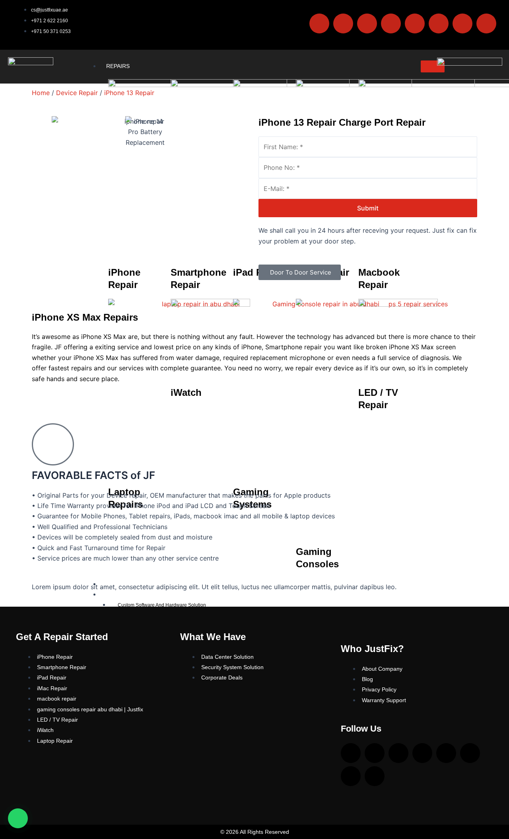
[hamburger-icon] (433, 66)
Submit (368, 208)
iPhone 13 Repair (129, 93)
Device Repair (77, 93)
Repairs (118, 66)
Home (41, 93)
